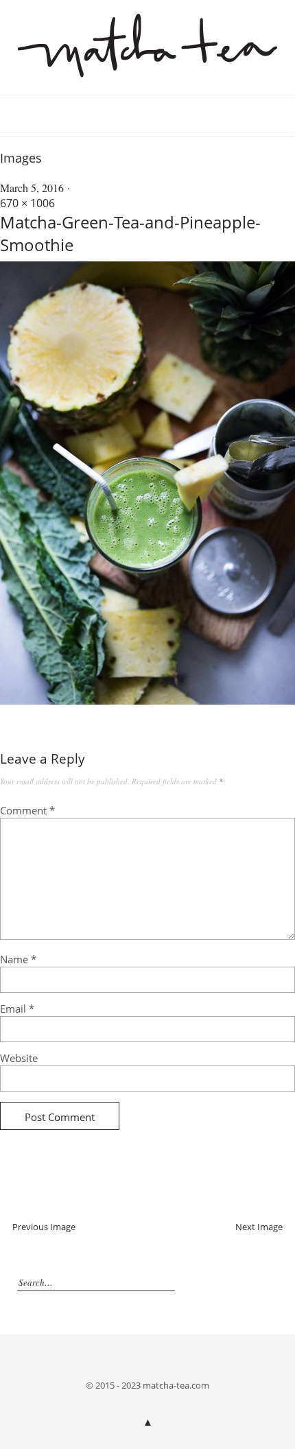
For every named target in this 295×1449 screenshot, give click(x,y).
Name (18, 959)
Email (17, 1008)
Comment (27, 810)
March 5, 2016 (32, 187)
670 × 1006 (27, 203)
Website (19, 1058)
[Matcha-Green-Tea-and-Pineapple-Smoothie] (147, 700)
